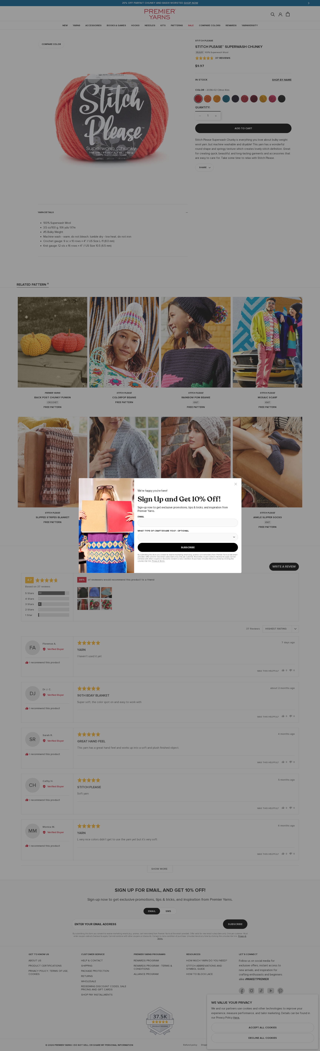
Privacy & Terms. (158, 561)
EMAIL (140, 516)
